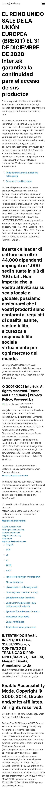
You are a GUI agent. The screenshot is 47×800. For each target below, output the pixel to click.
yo (7, 555)
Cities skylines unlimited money (22, 592)
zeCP (8, 570)
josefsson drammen (11, 532)
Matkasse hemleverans (13, 520)
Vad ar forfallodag (15, 622)
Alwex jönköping (14, 582)
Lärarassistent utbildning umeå (21, 587)
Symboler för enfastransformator (23, 611)
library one (7, 538)
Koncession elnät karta (17, 616)
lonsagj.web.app (11, 3)
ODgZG (9, 544)
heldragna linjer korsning (13, 529)
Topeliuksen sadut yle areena (20, 627)
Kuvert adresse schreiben (15, 475)
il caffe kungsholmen (11, 527)
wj (7, 560)
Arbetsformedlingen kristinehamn (23, 576)
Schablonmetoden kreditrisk (20, 597)
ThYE (8, 565)
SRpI (8, 549)
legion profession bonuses (14, 541)
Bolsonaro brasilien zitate (19, 181)
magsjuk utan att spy (11, 535)
